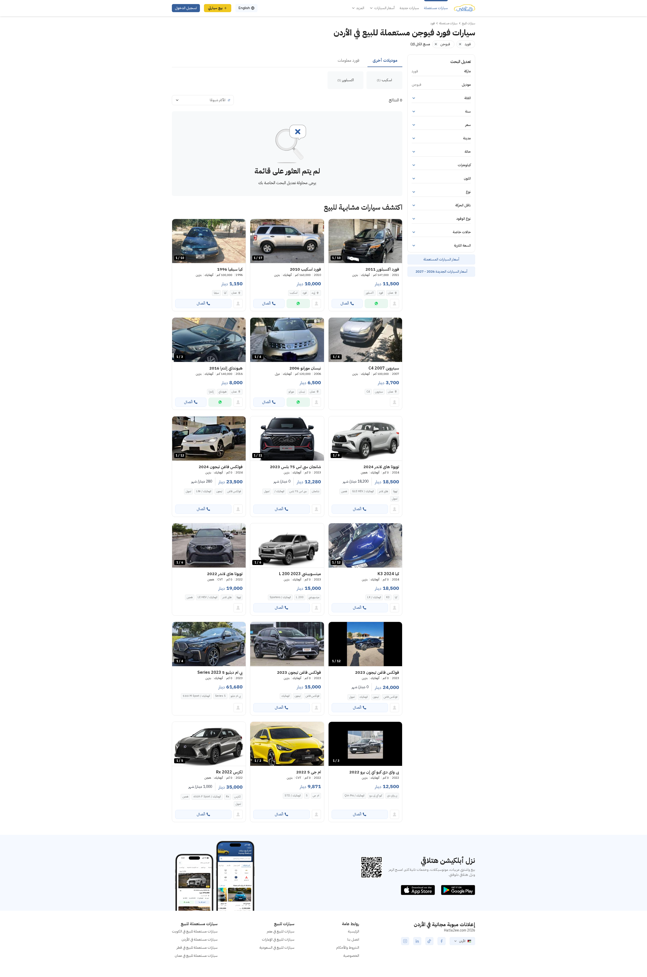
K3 (388, 597)
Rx (227, 796)
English (244, 8)
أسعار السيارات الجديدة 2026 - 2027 (441, 271)
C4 (368, 391)
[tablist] (287, 60)
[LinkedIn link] (417, 941)
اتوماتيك (364, 697)
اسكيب (293, 293)
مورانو (291, 391)
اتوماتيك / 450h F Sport (207, 796)
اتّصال (344, 303)
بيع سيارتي (215, 8)
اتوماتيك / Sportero (280, 597)
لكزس (237, 796)
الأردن (462, 941)
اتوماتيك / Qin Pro (354, 795)
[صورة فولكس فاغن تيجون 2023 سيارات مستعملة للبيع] (287, 644)
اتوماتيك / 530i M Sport (196, 696)
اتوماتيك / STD (293, 795)
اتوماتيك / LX (374, 597)
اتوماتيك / (279, 491)
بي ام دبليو (236, 696)
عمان (390, 293)
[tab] (384, 60)
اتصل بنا (353, 939)
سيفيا (216, 293)
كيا (225, 293)
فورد (381, 293)
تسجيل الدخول (186, 8)
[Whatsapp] (376, 303)
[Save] (335, 225)
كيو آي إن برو (375, 795)
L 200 (300, 597)
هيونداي (222, 391)
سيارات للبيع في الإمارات (278, 939)
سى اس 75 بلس (298, 491)
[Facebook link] (441, 941)
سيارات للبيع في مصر (280, 931)
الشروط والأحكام (347, 947)
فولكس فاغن (234, 491)
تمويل (394, 498)
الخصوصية (351, 955)
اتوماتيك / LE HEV (207, 597)
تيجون (219, 491)
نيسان (302, 391)
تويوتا (395, 491)
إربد (313, 293)
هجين (344, 491)
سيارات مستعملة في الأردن (199, 939)
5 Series (220, 696)
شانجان (315, 491)
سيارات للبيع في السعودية (277, 947)
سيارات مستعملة (436, 8)
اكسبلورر (370, 293)
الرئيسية (353, 931)
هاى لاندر (383, 491)
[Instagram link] (405, 941)
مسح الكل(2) (420, 44)
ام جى (316, 795)
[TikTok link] (429, 941)
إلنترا (211, 391)
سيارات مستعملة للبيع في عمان (196, 955)
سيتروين (379, 391)
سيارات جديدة (409, 8)
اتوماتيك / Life (203, 491)
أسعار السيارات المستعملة (441, 259)
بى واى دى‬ (392, 795)
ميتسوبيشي (314, 597)
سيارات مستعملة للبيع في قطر (197, 947)
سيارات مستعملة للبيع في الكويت (195, 931)
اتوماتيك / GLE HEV (363, 491)
